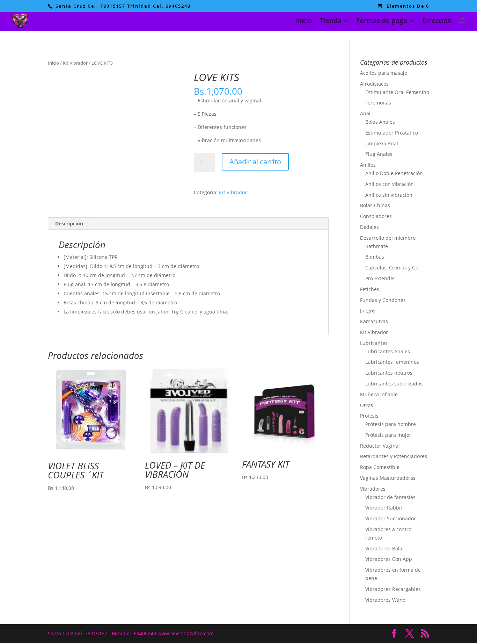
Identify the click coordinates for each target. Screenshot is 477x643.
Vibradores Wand (385, 600)
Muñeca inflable (379, 394)
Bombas (374, 256)
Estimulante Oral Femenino (397, 92)
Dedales (369, 227)
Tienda (331, 21)
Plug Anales (378, 154)
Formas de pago (382, 21)
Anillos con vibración (389, 184)
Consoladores (376, 216)
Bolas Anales (380, 121)
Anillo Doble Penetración (394, 173)
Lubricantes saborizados (394, 383)
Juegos (367, 310)
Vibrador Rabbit (383, 507)
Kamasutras (374, 321)
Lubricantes (374, 343)
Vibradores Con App (388, 559)
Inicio (303, 21)
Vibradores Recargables (393, 589)
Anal (365, 113)
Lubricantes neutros (388, 372)
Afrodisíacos (374, 83)
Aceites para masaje (383, 73)
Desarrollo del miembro (388, 237)
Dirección (437, 21)
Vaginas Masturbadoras (388, 478)
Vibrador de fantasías (390, 497)
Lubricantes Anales (387, 351)
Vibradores (373, 488)
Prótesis (369, 415)
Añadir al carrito (255, 161)
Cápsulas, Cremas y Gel (392, 267)
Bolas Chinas (375, 205)
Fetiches (369, 289)
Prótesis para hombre (390, 424)
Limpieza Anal (381, 143)
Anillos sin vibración (388, 195)
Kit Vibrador (75, 63)
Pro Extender (380, 278)
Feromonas (378, 102)
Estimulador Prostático (391, 132)
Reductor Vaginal (380, 445)
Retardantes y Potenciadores (393, 456)
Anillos (368, 164)
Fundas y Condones (383, 300)
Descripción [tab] (69, 223)
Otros (366, 405)
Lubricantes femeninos (392, 362)
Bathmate (376, 246)
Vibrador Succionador (390, 518)
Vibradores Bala (383, 548)
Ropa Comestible (379, 467)
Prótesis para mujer (388, 435)
